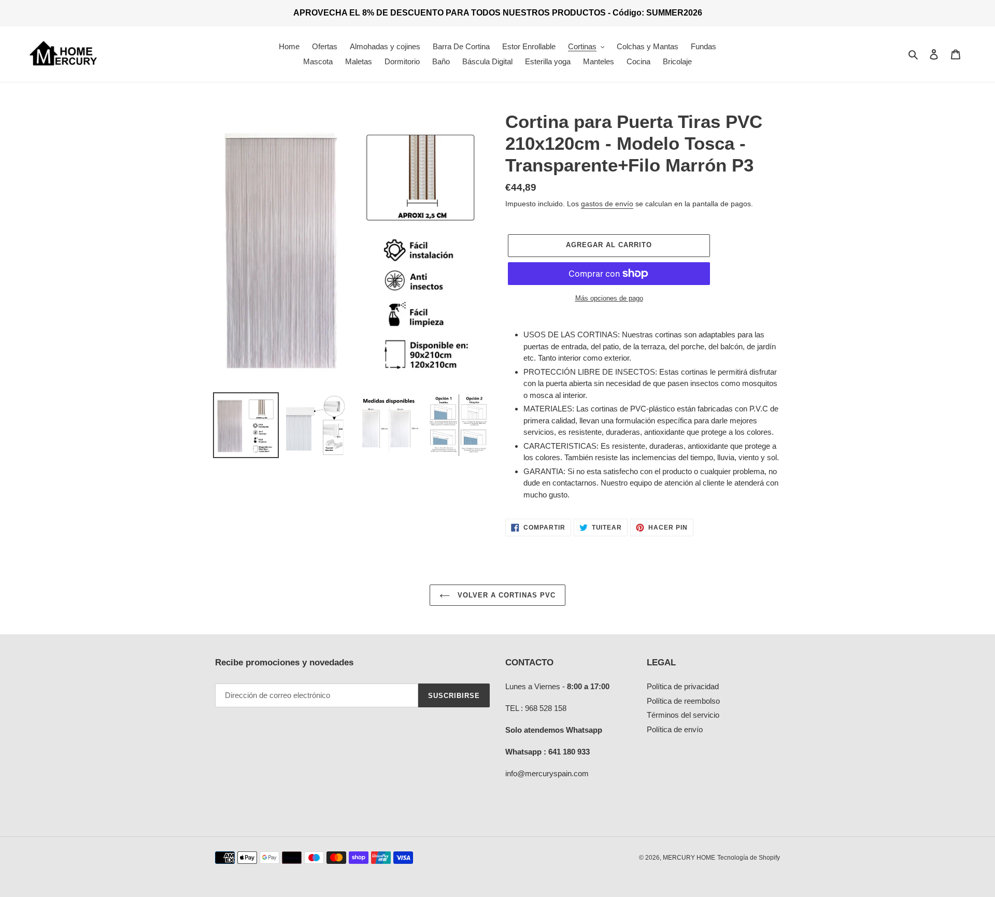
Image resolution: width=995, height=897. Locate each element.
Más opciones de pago (609, 298)
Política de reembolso (683, 700)
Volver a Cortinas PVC (505, 595)
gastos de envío (607, 204)
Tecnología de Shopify (748, 857)
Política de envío (675, 729)
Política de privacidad (683, 686)
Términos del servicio (683, 714)
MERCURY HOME (689, 857)
